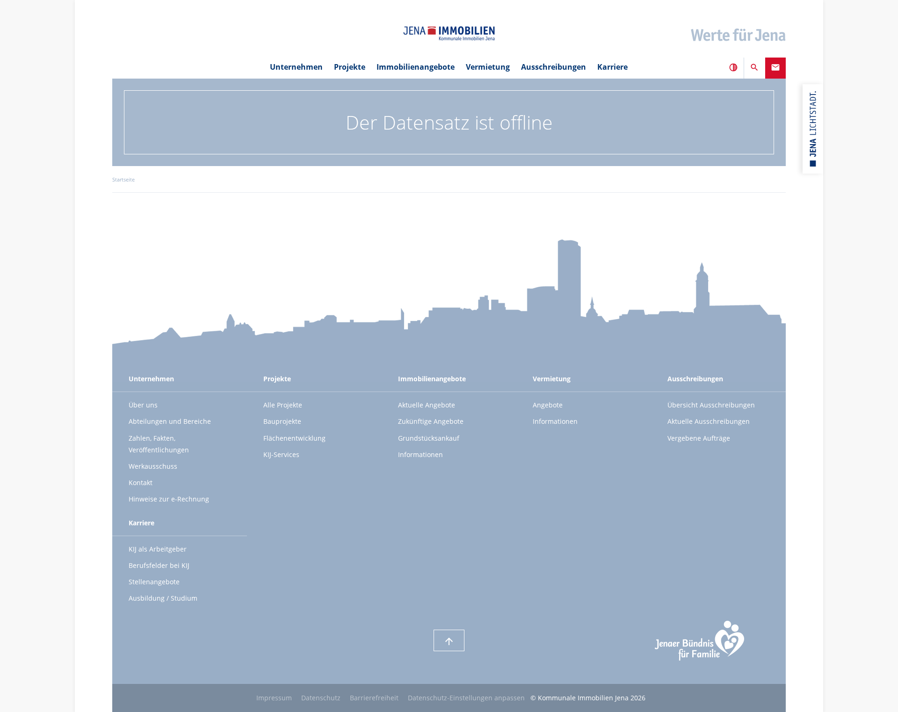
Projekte (349, 67)
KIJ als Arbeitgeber (158, 549)
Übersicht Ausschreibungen (711, 404)
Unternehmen (151, 378)
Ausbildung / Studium (163, 598)
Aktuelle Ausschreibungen (708, 421)
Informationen (420, 454)
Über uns (143, 404)
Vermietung (552, 378)
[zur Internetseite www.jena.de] (813, 129)
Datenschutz (320, 697)
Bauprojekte (282, 421)
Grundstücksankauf (428, 438)
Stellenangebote (154, 581)
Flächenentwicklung (294, 438)
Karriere (141, 522)
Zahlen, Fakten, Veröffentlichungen (159, 444)
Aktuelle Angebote (426, 404)
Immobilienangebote (432, 378)
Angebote (548, 404)
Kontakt (140, 482)
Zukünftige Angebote (430, 421)
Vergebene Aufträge (698, 438)
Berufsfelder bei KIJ (159, 565)
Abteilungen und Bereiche (170, 421)
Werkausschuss (153, 466)
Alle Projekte (282, 404)
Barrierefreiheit (374, 697)
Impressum (274, 697)
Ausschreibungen (695, 378)
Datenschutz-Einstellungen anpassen (466, 697)
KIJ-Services (281, 454)
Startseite (123, 179)
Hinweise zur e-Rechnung (169, 498)
